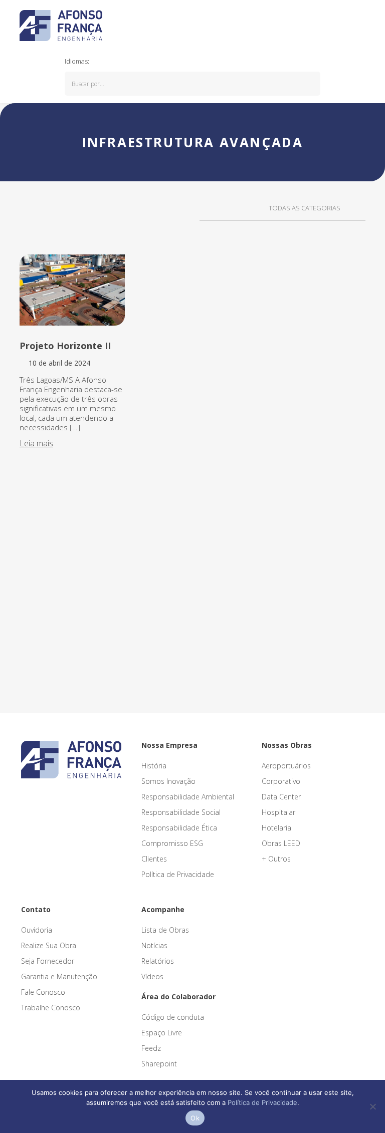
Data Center (281, 796)
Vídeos (152, 976)
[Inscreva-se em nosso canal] (61, 798)
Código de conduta (172, 1017)
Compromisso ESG (172, 843)
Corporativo (281, 781)
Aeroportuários (286, 765)
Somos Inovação (168, 781)
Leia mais (36, 443)
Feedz (151, 1048)
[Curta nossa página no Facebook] (50, 798)
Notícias (154, 945)
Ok (195, 1118)
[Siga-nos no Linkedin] (25, 798)
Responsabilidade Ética (179, 827)
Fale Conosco (43, 992)
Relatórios (157, 961)
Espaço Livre (161, 1032)
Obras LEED (281, 843)
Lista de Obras (165, 930)
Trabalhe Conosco (50, 1007)
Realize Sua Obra (48, 945)
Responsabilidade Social (181, 812)
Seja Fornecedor (47, 961)
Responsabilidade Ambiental (187, 796)
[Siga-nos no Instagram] (38, 798)
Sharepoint (159, 1063)
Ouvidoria (36, 930)
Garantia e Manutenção (59, 976)
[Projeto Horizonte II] (72, 290)
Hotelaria (276, 827)
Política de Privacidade (177, 874)
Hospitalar (278, 812)
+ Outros (276, 859)
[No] (372, 1106)
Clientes (154, 859)
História (153, 765)
